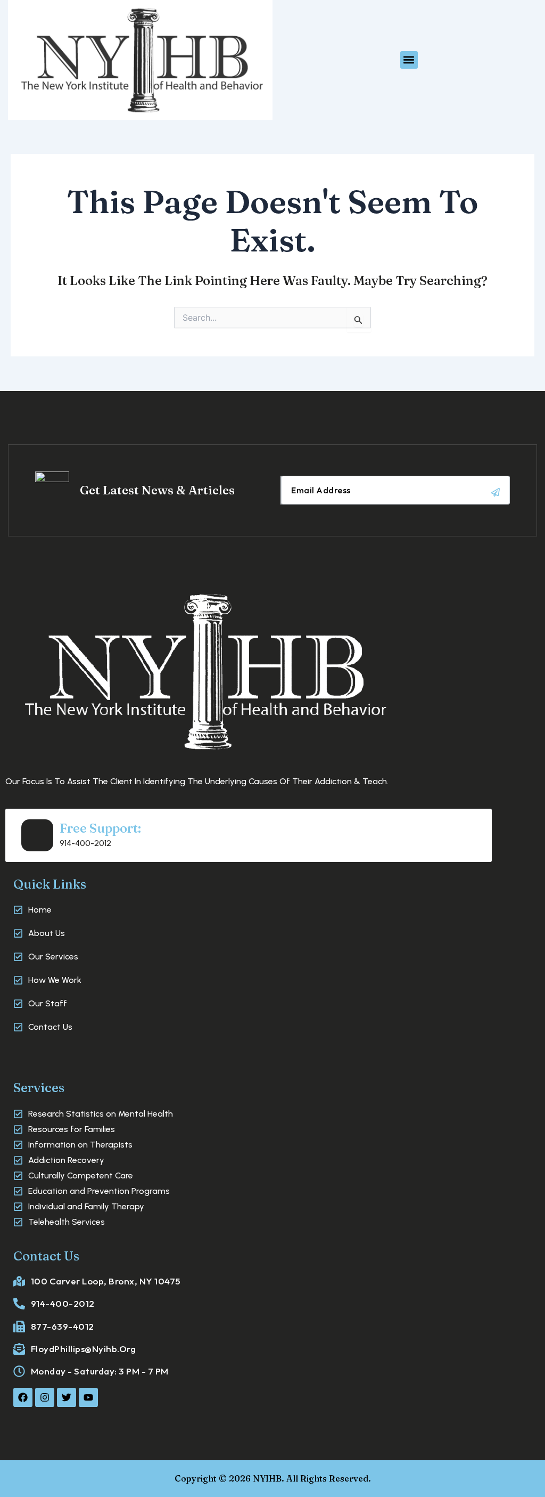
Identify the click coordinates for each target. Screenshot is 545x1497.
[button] (409, 60)
